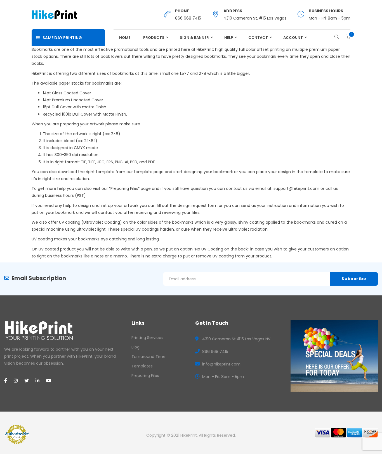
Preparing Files (124, 188)
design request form (198, 205)
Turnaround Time (148, 356)
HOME (124, 37)
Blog (135, 347)
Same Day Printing (62, 37)
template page (149, 172)
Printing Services (147, 337)
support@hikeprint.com (296, 188)
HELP (228, 37)
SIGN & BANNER (194, 37)
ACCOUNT (293, 37)
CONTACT (258, 37)
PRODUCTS (153, 37)
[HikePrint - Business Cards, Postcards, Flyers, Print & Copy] (54, 14)
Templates (142, 366)
